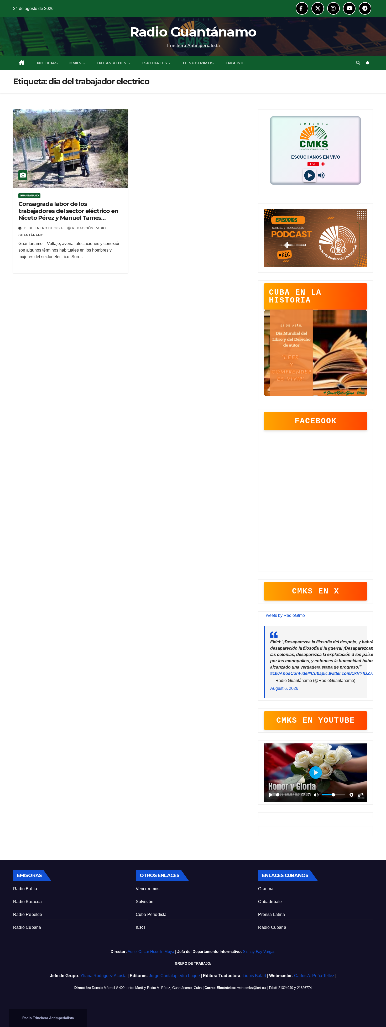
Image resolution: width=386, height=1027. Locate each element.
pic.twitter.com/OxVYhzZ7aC (350, 673)
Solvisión (145, 901)
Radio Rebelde (27, 914)
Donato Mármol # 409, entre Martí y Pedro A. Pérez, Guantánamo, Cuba (147, 988)
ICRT (141, 927)
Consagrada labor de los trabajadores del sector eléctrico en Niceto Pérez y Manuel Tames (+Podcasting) (68, 214)
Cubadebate (270, 901)
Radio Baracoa (27, 901)
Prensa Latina (271, 914)
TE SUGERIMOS (198, 63)
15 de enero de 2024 (43, 228)
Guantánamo (29, 195)
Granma (265, 889)
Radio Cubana (27, 927)
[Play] (309, 175)
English (235, 63)
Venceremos (148, 889)
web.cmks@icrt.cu (251, 988)
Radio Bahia (25, 889)
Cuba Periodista (151, 914)
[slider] (288, 794)
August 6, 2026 (284, 688)
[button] (358, 63)
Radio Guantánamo (193, 32)
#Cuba (315, 673)
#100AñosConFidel (289, 673)
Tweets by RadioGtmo (284, 615)
